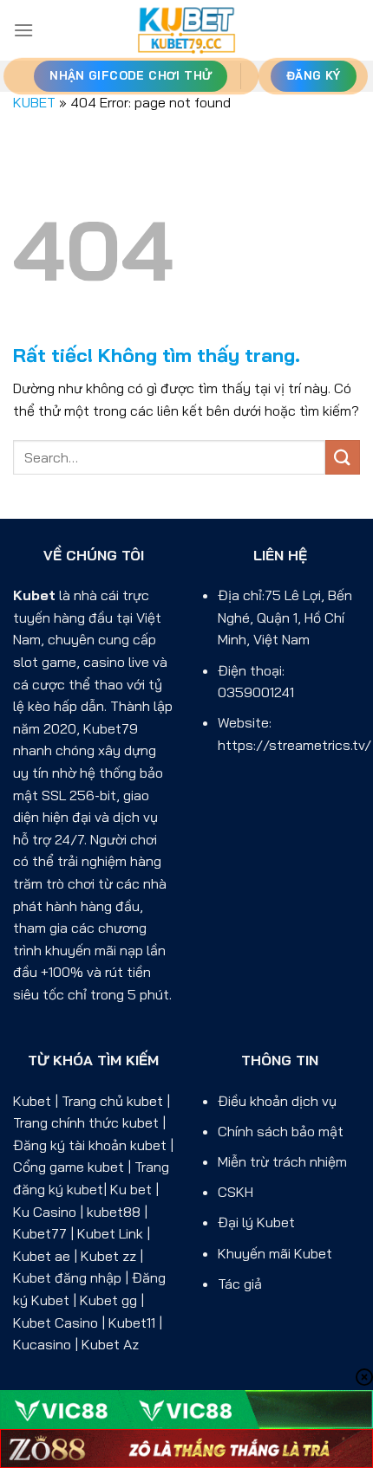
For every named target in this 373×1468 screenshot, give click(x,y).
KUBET (34, 102)
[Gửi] (342, 457)
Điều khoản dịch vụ (277, 1100)
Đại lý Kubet (256, 1222)
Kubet (34, 595)
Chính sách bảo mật (281, 1131)
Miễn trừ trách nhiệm (282, 1161)
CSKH (235, 1191)
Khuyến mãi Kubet (275, 1253)
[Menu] (23, 30)
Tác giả (240, 1283)
